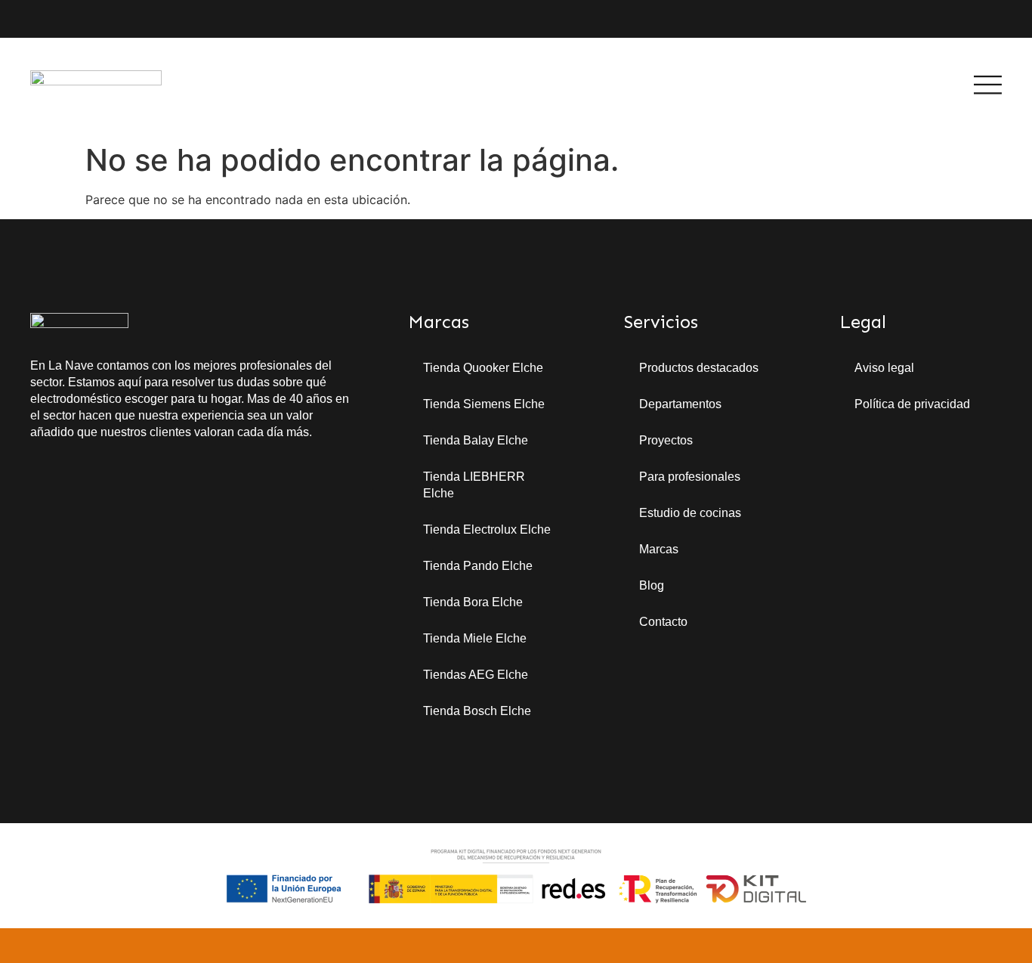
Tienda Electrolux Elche (487, 529)
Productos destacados (699, 367)
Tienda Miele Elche (475, 638)
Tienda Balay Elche (475, 440)
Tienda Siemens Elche (484, 404)
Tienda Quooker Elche (483, 367)
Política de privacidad (912, 404)
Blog (651, 585)
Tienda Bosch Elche (477, 710)
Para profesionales (689, 476)
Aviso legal (884, 367)
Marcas (658, 549)
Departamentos (680, 404)
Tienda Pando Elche (478, 565)
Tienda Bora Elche (473, 602)
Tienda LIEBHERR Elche (474, 485)
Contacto (663, 621)
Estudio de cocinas (690, 512)
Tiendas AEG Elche (475, 674)
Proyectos (666, 440)
